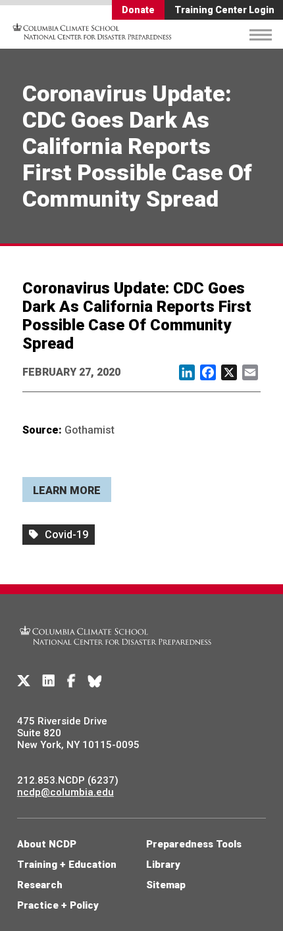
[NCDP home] (116, 653)
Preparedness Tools (194, 844)
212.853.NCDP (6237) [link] (67, 780)
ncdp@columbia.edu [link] (65, 792)
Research (40, 885)
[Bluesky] (94, 681)
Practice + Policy (58, 905)
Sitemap (166, 885)
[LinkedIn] (49, 681)
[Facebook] (71, 681)
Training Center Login (224, 10)
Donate (138, 10)
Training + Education (66, 864)
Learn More (67, 490)
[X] (23, 681)
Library (163, 864)
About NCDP (46, 844)
